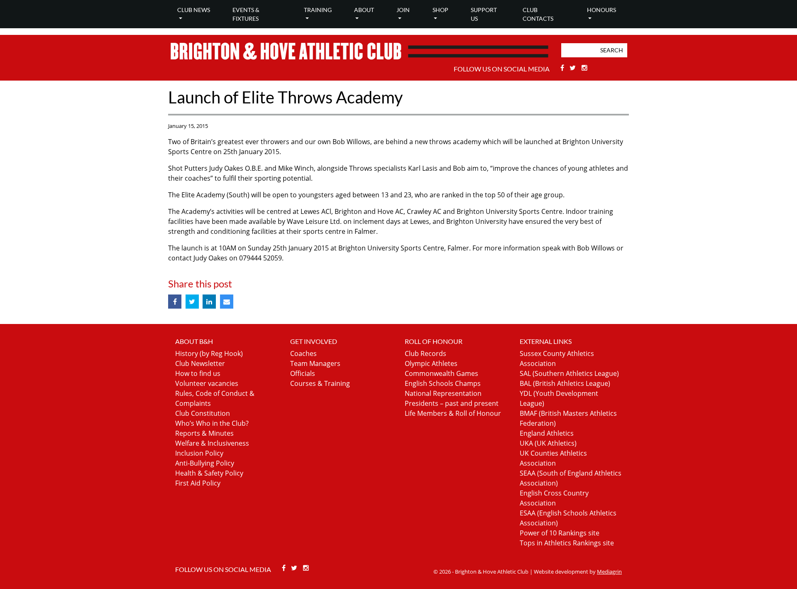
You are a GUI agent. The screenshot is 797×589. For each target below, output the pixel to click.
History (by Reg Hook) (209, 353)
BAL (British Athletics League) (565, 383)
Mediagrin (609, 571)
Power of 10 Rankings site (559, 532)
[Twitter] (574, 67)
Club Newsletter (200, 363)
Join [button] (403, 9)
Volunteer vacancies (206, 383)
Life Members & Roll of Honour (453, 413)
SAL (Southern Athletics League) (569, 373)
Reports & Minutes (204, 433)
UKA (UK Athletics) (548, 443)
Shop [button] (440, 9)
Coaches (303, 353)
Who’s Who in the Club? (212, 423)
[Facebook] (563, 67)
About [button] (364, 9)
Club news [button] (193, 9)
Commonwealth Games (441, 373)
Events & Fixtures (245, 14)
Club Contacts (538, 14)
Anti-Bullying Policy (204, 463)
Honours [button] (601, 9)
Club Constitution (202, 413)
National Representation (443, 393)
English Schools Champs (443, 383)
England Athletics (547, 433)
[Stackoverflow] (584, 67)
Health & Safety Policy (209, 473)
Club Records (425, 353)
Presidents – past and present (452, 403)
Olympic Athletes (431, 363)
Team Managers (315, 363)
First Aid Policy (197, 483)
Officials (302, 373)
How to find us (197, 373)
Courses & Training (320, 383)
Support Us (484, 14)
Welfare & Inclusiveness (212, 443)
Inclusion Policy (199, 453)
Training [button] (318, 9)
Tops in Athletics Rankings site (567, 542)
